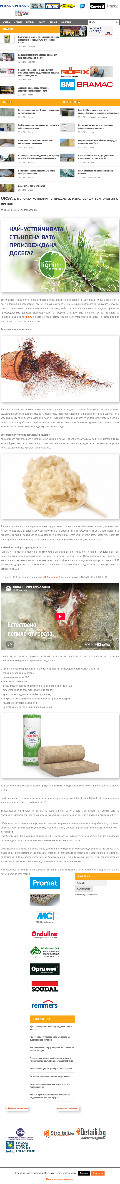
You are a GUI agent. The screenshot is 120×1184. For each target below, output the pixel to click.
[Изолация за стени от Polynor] (7, 188)
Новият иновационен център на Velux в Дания (51, 1068)
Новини (91, 132)
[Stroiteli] (59, 1138)
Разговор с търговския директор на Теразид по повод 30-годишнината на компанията (38, 157)
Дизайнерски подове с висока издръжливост (50, 1076)
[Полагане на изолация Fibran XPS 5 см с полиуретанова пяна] (7, 173)
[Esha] (45, 957)
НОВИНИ (30, 22)
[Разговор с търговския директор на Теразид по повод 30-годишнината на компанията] (7, 157)
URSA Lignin (50, 577)
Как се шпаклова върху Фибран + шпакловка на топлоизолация (38, 111)
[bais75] (21, 1151)
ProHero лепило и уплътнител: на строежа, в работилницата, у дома (38, 126)
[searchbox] (103, 22)
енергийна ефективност (97, 117)
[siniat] (112, 8)
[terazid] (67, 8)
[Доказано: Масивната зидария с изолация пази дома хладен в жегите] (7, 57)
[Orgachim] (45, 974)
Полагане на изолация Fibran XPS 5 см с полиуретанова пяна (36, 172)
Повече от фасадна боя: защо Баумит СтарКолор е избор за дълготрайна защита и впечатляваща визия (38, 73)
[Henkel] (97, 8)
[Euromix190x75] (7, 8)
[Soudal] (45, 992)
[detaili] (91, 1138)
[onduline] (45, 940)
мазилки (31, 47)
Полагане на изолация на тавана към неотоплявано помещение (35, 142)
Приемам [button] (84, 1173)
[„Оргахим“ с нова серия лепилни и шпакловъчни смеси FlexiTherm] (7, 90)
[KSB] (21, 1138)
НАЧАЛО (6, 22)
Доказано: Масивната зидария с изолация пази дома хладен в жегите (37, 56)
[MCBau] (45, 922)
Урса (6, 209)
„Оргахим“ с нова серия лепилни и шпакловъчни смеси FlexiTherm (33, 89)
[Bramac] (86, 89)
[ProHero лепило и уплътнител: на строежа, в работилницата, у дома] (7, 127)
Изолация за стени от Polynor (31, 186)
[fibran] (52, 8)
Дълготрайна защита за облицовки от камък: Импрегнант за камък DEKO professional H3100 (39, 40)
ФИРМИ (53, 22)
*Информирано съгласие (86, 894)
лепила (31, 95)
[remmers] (45, 1009)
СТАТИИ (18, 22)
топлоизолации (94, 178)
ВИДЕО (42, 22)
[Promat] (45, 888)
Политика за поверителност (60, 1179)
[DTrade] (45, 905)
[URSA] (86, 36)
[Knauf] (82, 8)
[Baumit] (22, 15)
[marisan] (37, 8)
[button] (117, 22)
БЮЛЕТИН (66, 22)
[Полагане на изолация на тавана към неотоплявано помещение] (7, 142)
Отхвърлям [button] (98, 1173)
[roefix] (86, 76)
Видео (30, 117)
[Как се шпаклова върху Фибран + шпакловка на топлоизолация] (7, 112)
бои (29, 80)
